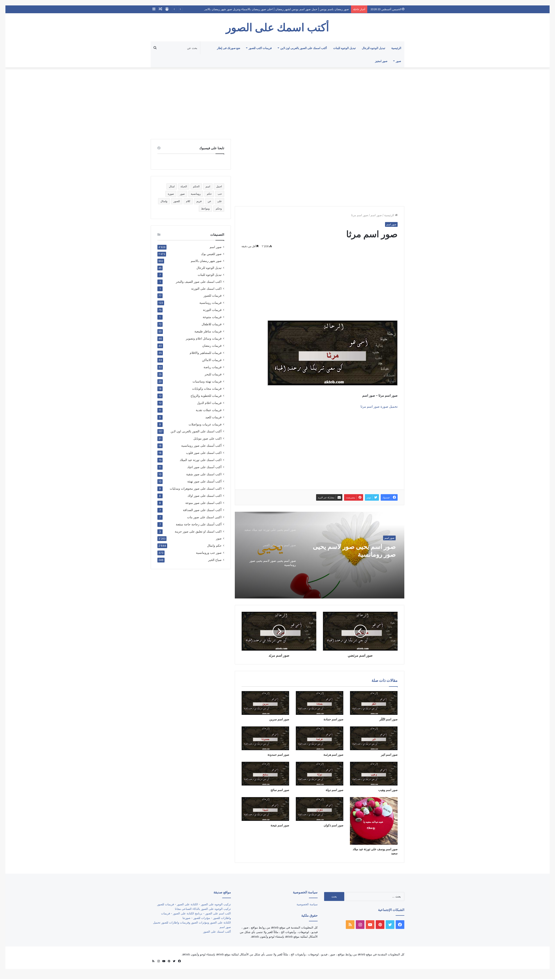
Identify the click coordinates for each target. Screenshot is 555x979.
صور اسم (376, 215)
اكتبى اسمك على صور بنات (204, 517)
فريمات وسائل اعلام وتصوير (204, 338)
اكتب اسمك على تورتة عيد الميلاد (201, 460)
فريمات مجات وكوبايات (207, 388)
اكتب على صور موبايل (207, 438)
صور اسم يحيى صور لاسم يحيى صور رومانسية (354, 550)
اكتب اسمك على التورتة (206, 288)
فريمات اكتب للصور (260, 48)
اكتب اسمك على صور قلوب (204, 452)
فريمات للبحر (213, 374)
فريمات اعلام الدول (209, 403)
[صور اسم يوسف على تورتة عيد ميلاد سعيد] (374, 821)
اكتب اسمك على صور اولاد (205, 495)
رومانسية (196, 193)
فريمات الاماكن (212, 360)
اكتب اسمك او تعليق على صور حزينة (198, 531)
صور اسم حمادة (333, 719)
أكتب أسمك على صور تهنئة (204, 481)
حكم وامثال (214, 545)
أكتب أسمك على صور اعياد (204, 467)
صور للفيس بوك (211, 254)
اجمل (219, 186)
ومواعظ (205, 208)
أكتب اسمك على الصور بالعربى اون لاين (303, 48)
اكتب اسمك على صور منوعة (203, 503)
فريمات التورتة (212, 310)
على (219, 201)
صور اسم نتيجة (280, 825)
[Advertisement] (277, 102)
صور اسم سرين (279, 719)
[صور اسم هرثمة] (319, 738)
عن (209, 201)
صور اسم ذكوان (333, 825)
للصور (176, 201)
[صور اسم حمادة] (319, 703)
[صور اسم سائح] (265, 774)
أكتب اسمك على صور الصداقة (202, 510)
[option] (319, 555)
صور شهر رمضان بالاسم (206, 261)
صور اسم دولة (334, 790)
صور (398, 61)
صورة (171, 193)
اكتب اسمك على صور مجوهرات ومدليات (196, 488)
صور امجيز (381, 61)
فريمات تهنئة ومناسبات (207, 381)
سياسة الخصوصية (307, 904)
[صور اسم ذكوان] (319, 809)
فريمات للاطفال (212, 324)
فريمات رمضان (212, 345)
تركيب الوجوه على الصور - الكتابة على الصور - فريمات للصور (194, 904)
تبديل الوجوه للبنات (344, 48)
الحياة (184, 186)
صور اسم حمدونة (278, 754)
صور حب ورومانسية (209, 552)
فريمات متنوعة (212, 317)
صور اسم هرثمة (333, 754)
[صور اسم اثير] (374, 738)
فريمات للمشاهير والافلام (206, 353)
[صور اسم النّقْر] (374, 703)
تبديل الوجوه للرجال (373, 48)
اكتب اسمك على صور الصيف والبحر (199, 281)
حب (220, 193)
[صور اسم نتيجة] (265, 809)
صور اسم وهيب (388, 790)
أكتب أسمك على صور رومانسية (201, 445)
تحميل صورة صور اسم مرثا (379, 406)
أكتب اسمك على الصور (217, 931)
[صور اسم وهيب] (374, 774)
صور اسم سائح (280, 790)
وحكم (219, 208)
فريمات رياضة (213, 367)
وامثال (163, 201)
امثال (172, 186)
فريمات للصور (213, 295)
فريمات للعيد (213, 417)
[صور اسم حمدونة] (265, 738)
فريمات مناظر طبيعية (208, 331)
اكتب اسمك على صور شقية (204, 474)
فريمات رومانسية (210, 302)
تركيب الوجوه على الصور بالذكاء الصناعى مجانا (203, 908)
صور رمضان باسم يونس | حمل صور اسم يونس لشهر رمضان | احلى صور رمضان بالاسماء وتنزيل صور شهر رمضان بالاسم (276, 9)
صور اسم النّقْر (388, 719)
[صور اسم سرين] (265, 703)
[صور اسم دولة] (319, 774)
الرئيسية (396, 48)
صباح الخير (215, 560)
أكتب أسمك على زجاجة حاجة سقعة (199, 524)
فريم (199, 201)
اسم (208, 186)
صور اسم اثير (389, 754)
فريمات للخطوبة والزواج (206, 395)
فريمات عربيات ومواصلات (205, 424)
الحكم (196, 186)
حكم (209, 193)
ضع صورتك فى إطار (228, 48)
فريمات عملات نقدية (209, 410)
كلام (188, 201)
